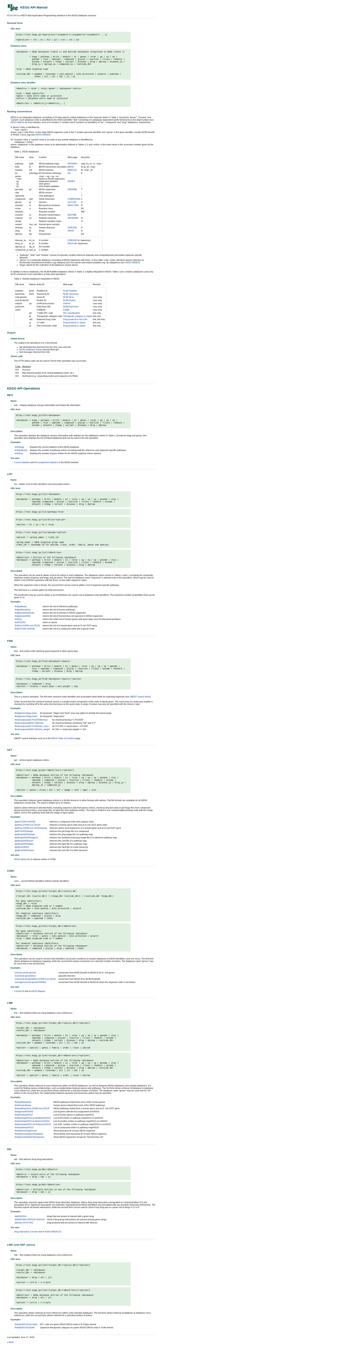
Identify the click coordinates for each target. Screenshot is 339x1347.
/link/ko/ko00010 (43, 1118)
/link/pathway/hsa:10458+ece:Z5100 (32, 1108)
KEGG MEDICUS (53, 1231)
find (48, 39)
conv (63, 39)
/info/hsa (19, 453)
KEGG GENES (43, 134)
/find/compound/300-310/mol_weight (32, 729)
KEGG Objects (17, 122)
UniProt (66, 303)
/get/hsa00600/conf (24, 841)
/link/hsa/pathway (23, 1105)
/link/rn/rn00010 (42, 1121)
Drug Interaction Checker (26, 1231)
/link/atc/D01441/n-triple (26, 1324)
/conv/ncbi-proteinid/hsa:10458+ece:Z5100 (35, 979)
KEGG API (12, 15)
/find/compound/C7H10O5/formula (31, 720)
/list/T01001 (20, 622)
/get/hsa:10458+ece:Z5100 (27, 825)
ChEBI (66, 310)
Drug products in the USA (75, 319)
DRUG (71, 231)
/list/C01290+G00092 (25, 629)
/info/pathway (21, 450)
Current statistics (22, 462)
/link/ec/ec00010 (43, 1124)
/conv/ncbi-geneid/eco (25, 976)
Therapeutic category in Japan (77, 316)
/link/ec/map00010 (23, 1124)
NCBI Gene (68, 297)
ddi (77, 39)
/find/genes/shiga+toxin (26, 713)
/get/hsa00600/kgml (24, 844)
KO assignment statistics (46, 462)
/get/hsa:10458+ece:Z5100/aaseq (31, 828)
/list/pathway (20, 606)
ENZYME (72, 215)
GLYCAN (72, 202)
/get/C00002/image (24, 831)
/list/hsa (18, 619)
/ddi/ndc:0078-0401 (24, 1222)
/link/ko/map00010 (23, 1118)
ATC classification (71, 313)
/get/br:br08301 (22, 847)
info (35, 39)
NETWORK (73, 218)
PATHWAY (73, 163)
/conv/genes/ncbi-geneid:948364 (30, 982)
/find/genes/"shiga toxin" (26, 716)
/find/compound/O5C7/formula (29, 723)
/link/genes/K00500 (24, 1111)
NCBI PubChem (70, 306)
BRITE (71, 167)
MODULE (72, 170)
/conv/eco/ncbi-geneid (25, 972)
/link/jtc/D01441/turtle (25, 1327)
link (70, 39)
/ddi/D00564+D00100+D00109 (29, 1219)
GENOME (72, 189)
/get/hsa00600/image (25, 834)
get (55, 39)
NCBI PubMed (70, 291)
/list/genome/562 (23, 616)
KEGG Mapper (38, 991)
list (41, 39)
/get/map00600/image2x (26, 837)
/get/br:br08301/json (24, 850)
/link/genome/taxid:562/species (29, 1137)
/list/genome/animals (24, 613)
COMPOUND (74, 199)
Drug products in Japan (74, 322)
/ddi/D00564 (20, 1216)
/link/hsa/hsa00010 (24, 1115)
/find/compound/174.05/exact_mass (32, 726)
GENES (71, 181)
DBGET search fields (140, 696)
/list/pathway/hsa (23, 609)
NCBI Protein (69, 300)
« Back (10, 1342)
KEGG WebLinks (22, 859)
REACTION (73, 205)
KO (69, 173)
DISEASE (72, 227)
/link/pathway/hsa (23, 1102)
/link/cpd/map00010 (24, 1127)
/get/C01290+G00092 (25, 821)
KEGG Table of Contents (63, 738)
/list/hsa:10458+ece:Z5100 (27, 625)
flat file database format (30, 349)
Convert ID (19, 991)
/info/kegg (19, 447)
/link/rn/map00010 (23, 1121)
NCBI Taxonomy (71, 294)
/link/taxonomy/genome (26, 1130)
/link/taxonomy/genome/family (29, 1134)
